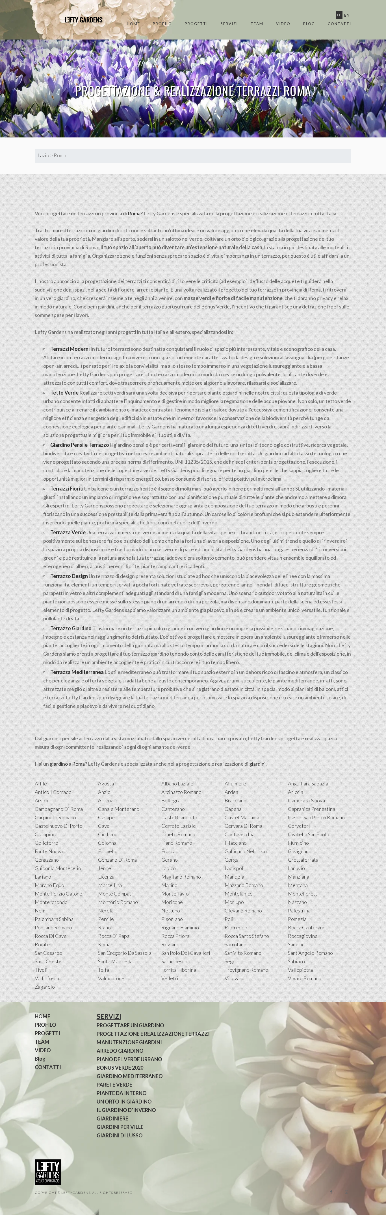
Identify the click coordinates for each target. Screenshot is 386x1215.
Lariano (43, 877)
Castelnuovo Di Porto (59, 826)
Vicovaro (234, 978)
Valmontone (111, 978)
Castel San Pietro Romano (316, 817)
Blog (309, 23)
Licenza (106, 877)
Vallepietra (300, 970)
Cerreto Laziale (178, 826)
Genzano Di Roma (117, 860)
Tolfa (103, 970)
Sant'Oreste (48, 961)
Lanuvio (296, 868)
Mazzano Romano (244, 885)
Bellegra (171, 800)
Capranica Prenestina (311, 809)
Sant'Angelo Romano (310, 953)
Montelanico (239, 893)
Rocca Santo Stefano (247, 936)
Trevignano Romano (246, 970)
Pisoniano (172, 919)
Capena (233, 809)
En (347, 15)
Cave (104, 826)
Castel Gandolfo (179, 817)
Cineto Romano (178, 834)
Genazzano (47, 860)
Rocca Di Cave (51, 936)
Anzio (104, 792)
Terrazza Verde (68, 532)
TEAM (257, 23)
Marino (169, 885)
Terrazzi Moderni (70, 349)
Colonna (107, 843)
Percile (106, 919)
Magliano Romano (181, 877)
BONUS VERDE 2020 (120, 1068)
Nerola (106, 910)
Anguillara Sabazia (308, 783)
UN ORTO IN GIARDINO (124, 1101)
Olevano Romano (243, 910)
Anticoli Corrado (53, 792)
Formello (108, 851)
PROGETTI (196, 23)
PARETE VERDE (114, 1085)
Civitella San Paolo (308, 834)
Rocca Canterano (307, 927)
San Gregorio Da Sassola (124, 953)
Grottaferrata (303, 860)
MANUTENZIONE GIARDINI (129, 1042)
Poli (229, 919)
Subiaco (296, 961)
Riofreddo (236, 927)
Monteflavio (175, 893)
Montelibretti (303, 893)
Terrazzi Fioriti (66, 488)
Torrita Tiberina (178, 970)
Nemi (41, 910)
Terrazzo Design (69, 576)
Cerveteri (299, 826)
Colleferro (46, 843)
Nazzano (297, 902)
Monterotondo (51, 902)
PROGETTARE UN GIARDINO (130, 1025)
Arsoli (41, 800)
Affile (41, 783)
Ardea (231, 792)
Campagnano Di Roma (59, 809)
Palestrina (299, 910)
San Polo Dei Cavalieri (185, 953)
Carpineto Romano (55, 817)
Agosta (106, 783)
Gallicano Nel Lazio (246, 851)
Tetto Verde (64, 392)
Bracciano (235, 800)
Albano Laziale (177, 783)
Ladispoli (235, 868)
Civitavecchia (240, 834)
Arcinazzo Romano (181, 792)
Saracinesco (174, 961)
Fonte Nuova (49, 851)
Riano (104, 927)
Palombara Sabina (54, 919)
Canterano (173, 809)
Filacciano (236, 843)
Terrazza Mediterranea (77, 672)
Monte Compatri (116, 893)
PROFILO (162, 23)
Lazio (43, 155)
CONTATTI (339, 23)
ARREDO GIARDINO (120, 1051)
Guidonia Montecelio (58, 868)
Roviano (170, 944)
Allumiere (235, 783)
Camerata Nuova (306, 800)
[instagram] (346, 1192)
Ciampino (45, 834)
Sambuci (297, 944)
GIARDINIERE (112, 1118)
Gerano (169, 860)
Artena (105, 800)
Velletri (169, 978)
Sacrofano (235, 944)
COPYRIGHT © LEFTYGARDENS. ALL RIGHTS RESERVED (84, 1192)
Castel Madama (242, 817)
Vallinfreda (47, 978)
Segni (231, 961)
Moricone (172, 902)
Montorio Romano (118, 902)
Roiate (42, 944)
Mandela (234, 877)
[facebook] (331, 1192)
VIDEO (283, 23)
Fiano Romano (176, 843)
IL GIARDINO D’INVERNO (126, 1110)
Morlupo (234, 902)
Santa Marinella (115, 961)
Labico (168, 868)
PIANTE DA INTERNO (122, 1093)
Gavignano (299, 851)
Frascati (170, 851)
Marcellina (110, 885)
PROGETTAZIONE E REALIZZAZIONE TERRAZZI (153, 1034)
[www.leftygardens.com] (77, 20)
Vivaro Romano (304, 978)
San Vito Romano (243, 953)
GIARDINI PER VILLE (120, 1127)
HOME (133, 23)
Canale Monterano (118, 809)
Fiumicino (298, 843)
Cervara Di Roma (243, 826)
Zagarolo (45, 987)
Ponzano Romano (53, 927)
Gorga (231, 860)
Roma (134, 213)
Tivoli (41, 970)
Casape (106, 817)
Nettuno (170, 910)
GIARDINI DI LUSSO (120, 1135)
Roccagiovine (303, 936)
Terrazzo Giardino (71, 628)
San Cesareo (48, 953)
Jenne (104, 868)
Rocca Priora (175, 936)
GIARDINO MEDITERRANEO (130, 1076)
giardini (257, 764)
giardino (59, 764)
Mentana (298, 885)
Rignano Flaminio (180, 927)
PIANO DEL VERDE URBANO (129, 1059)
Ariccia (295, 792)
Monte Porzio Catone (58, 893)
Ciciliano (108, 834)
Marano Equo (49, 885)
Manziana (298, 877)
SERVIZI (229, 23)
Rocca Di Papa (113, 936)
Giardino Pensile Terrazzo (79, 445)
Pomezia (297, 919)
